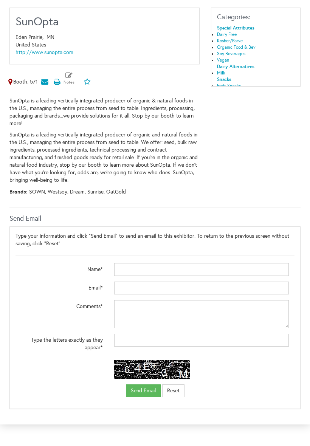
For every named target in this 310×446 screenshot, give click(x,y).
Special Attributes (235, 28)
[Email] (44, 82)
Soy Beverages (231, 53)
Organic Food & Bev (236, 47)
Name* (95, 269)
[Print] (56, 82)
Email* (95, 288)
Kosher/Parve (230, 40)
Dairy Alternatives (235, 66)
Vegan (223, 60)
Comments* (89, 306)
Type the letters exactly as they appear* (67, 344)
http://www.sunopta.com (44, 52)
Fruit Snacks (229, 85)
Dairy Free (227, 34)
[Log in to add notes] (69, 78)
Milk (221, 73)
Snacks (224, 79)
